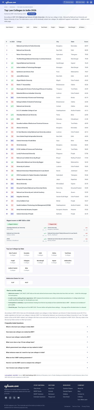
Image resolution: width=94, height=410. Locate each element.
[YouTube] (18, 397)
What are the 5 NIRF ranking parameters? (19, 357)
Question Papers (68, 388)
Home (6, 7)
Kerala (73, 97)
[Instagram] (10, 397)
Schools (50, 391)
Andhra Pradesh (75, 110)
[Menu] (3, 2)
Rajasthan (74, 179)
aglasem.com (11, 2)
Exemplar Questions (39, 397)
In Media (80, 397)
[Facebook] (6, 397)
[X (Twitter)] (14, 397)
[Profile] (91, 2)
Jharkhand (74, 171)
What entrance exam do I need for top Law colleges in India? (25, 352)
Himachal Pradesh (76, 188)
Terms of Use (76, 406)
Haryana (73, 209)
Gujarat (73, 63)
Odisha (35, 27)
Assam (73, 192)
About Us (80, 388)
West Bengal (72, 27)
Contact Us (81, 394)
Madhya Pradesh (76, 158)
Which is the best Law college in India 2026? (20, 327)
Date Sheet (66, 397)
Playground (51, 397)
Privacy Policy (86, 406)
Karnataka (20, 27)
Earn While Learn (82, 399)
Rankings (12, 7)
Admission (51, 394)
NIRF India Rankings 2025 (29, 375)
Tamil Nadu (44, 27)
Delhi (28, 27)
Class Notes (37, 388)
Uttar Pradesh (10, 27)
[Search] (87, 2)
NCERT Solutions (38, 394)
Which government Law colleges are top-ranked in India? (24, 347)
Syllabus (65, 394)
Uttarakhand (74, 119)
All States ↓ (82, 27)
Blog (79, 391)
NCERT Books (37, 391)
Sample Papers (67, 391)
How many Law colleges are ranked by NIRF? (20, 332)
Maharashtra (74, 71)
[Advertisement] (47, 34)
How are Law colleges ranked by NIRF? (18, 337)
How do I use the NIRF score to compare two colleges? (23, 363)
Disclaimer (67, 406)
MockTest (51, 388)
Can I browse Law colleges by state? (17, 368)
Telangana (62, 27)
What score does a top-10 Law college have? (20, 342)
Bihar (72, 115)
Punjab (53, 27)
